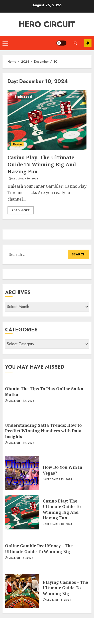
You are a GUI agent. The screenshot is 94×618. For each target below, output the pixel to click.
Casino (17, 144)
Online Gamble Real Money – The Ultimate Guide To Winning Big (39, 548)
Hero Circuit (47, 24)
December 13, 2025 (21, 401)
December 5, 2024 (58, 600)
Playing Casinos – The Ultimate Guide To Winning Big (65, 588)
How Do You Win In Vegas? (62, 470)
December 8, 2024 (21, 558)
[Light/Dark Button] (61, 43)
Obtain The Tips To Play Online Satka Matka (44, 391)
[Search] (75, 43)
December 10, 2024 (25, 178)
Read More (21, 210)
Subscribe (87, 43)
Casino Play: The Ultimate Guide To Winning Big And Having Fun (42, 164)
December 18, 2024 (21, 443)
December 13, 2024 (59, 479)
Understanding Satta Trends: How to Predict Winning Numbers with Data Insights (43, 430)
